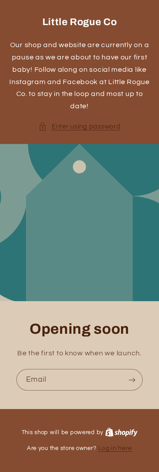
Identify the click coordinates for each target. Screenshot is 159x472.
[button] (79, 127)
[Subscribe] (132, 380)
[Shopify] (121, 432)
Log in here (115, 448)
